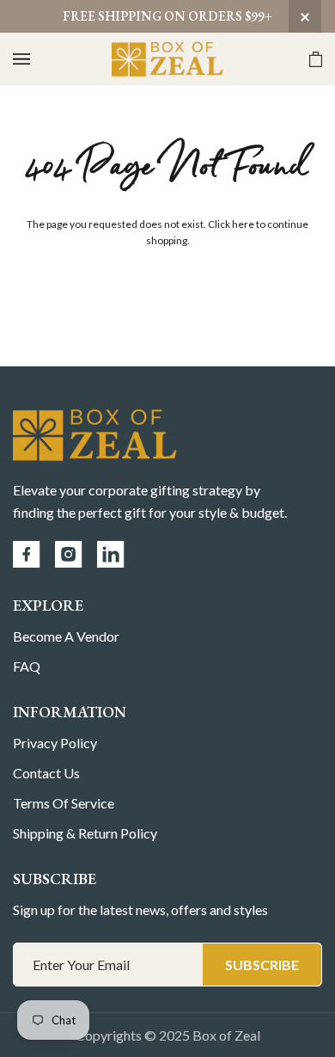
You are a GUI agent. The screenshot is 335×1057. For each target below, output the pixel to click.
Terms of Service (63, 803)
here (243, 224)
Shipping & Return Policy (85, 833)
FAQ (26, 666)
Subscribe (262, 964)
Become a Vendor (66, 636)
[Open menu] (38, 59)
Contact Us (46, 773)
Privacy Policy (55, 742)
